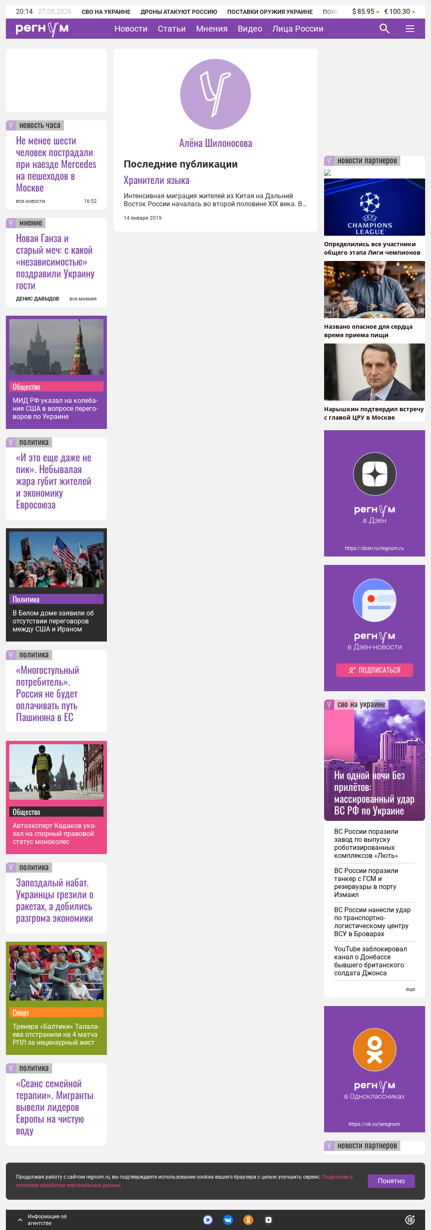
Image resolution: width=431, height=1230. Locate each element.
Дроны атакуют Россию (179, 11)
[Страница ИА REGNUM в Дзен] (268, 1220)
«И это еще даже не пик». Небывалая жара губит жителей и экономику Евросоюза (53, 480)
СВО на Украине (106, 11)
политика (34, 442)
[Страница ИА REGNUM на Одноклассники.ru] (248, 1220)
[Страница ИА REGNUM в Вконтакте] (228, 1220)
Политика (26, 599)
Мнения (212, 29)
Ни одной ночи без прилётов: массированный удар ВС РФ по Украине (374, 792)
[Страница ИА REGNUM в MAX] (208, 1220)
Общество (26, 386)
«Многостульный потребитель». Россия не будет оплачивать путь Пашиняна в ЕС (47, 692)
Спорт (21, 1012)
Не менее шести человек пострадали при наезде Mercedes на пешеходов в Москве (56, 163)
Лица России (298, 29)
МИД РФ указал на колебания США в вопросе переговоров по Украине (55, 409)
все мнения (83, 299)
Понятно (391, 1181)
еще (410, 989)
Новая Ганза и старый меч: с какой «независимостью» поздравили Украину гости (55, 261)
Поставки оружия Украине (270, 11)
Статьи (172, 29)
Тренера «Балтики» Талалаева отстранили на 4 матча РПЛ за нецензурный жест (56, 1034)
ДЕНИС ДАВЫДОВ (37, 299)
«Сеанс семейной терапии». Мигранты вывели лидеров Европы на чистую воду (54, 1106)
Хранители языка (156, 179)
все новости (30, 201)
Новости (131, 29)
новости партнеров (367, 161)
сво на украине (361, 705)
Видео (250, 29)
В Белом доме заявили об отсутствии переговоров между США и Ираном (53, 621)
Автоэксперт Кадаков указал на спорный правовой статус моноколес (54, 834)
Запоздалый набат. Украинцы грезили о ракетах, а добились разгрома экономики (54, 899)
